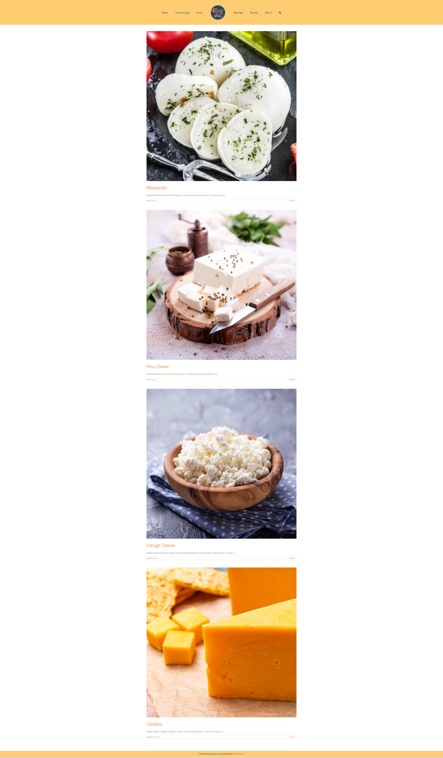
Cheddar (154, 724)
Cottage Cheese (161, 545)
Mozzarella (157, 187)
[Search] (263, 12)
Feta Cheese (158, 366)
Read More (292, 200)
